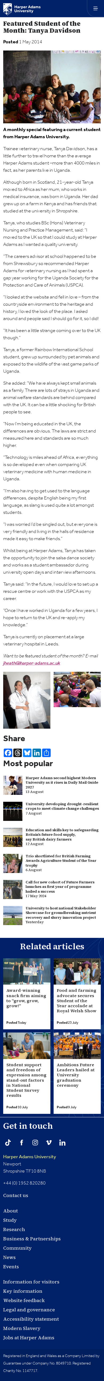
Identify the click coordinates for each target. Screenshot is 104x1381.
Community (17, 1248)
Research (14, 1229)
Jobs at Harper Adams (28, 1337)
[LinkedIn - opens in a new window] (62, 1142)
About (10, 1210)
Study (10, 1220)
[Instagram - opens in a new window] (35, 1142)
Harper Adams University (29, 1156)
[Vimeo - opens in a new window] (48, 1142)
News (9, 1257)
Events (11, 1266)
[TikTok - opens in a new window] (8, 1142)
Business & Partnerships (32, 1238)
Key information (22, 1291)
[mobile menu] (95, 8)
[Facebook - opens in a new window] (21, 1142)
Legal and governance (29, 1309)
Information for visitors (31, 1281)
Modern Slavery (22, 1328)
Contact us (15, 1195)
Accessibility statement (31, 1319)
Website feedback (24, 1300)
